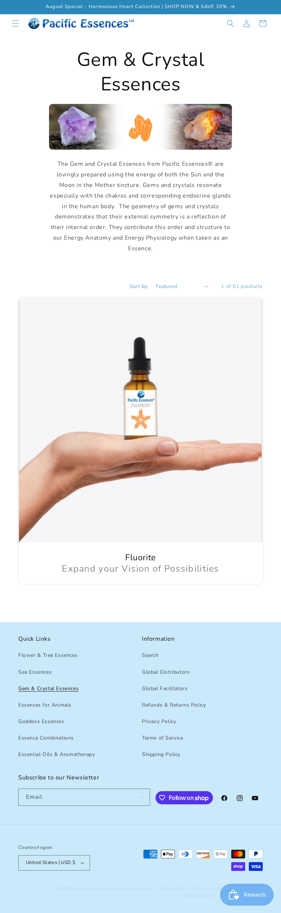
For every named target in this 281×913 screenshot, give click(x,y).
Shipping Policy (161, 754)
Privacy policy (207, 888)
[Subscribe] (142, 797)
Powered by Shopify (130, 888)
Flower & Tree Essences (48, 655)
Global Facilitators (164, 688)
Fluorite (140, 557)
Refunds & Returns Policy (174, 704)
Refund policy (172, 888)
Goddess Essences (41, 721)
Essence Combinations (46, 737)
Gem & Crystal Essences (48, 688)
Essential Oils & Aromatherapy (56, 754)
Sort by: (139, 286)
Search (150, 655)
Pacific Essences (91, 888)
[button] (15, 23)
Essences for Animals (45, 704)
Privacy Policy (159, 721)
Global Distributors (166, 672)
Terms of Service (162, 737)
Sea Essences (35, 672)
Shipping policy (199, 895)
